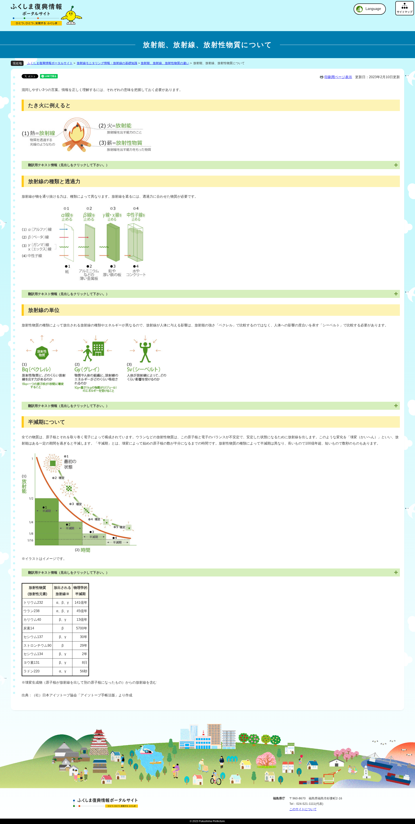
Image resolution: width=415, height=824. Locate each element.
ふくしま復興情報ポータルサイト (50, 63)
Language (373, 9)
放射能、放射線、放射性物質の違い (165, 63)
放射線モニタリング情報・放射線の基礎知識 (107, 63)
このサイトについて (303, 809)
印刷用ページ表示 (338, 77)
